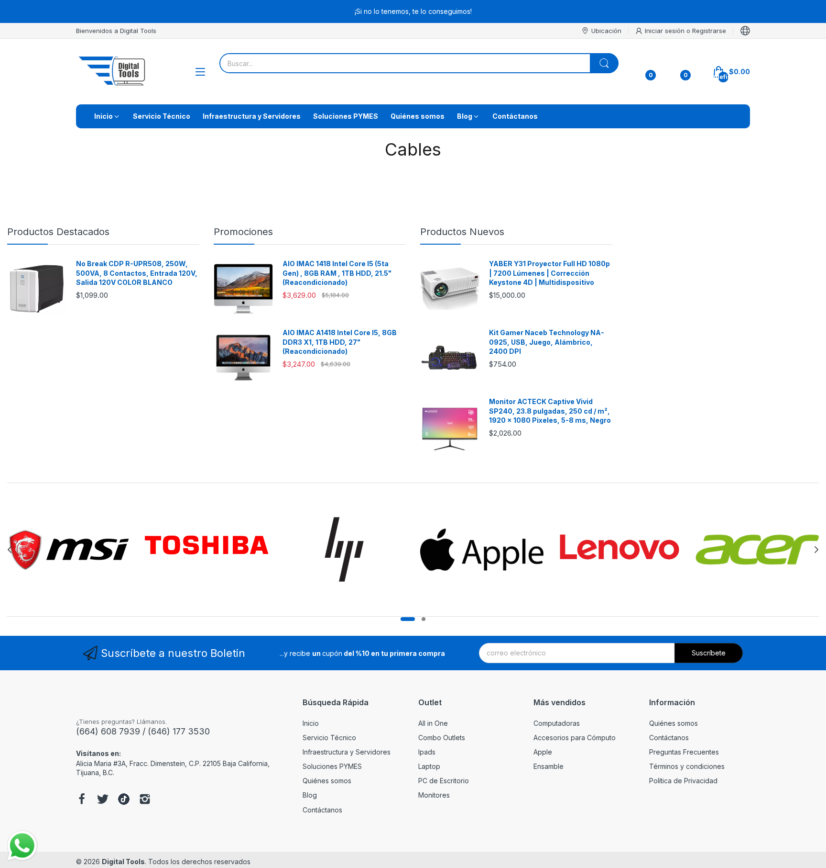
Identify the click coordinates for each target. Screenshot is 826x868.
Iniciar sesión (665, 30)
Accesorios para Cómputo (574, 737)
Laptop (429, 766)
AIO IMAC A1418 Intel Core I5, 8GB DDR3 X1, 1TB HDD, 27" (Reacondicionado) (340, 341)
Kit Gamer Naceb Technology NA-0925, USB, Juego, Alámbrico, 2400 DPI (546, 341)
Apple (542, 752)
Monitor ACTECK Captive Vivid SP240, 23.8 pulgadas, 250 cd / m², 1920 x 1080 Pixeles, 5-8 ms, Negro (550, 410)
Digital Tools (123, 861)
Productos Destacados (58, 231)
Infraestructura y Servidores (347, 752)
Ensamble (548, 766)
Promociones (243, 231)
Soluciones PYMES (332, 766)
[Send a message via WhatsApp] (22, 845)
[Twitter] (103, 800)
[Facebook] (81, 800)
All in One (433, 723)
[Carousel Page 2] (423, 619)
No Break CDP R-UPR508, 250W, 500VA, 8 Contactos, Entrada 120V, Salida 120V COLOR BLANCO (136, 272)
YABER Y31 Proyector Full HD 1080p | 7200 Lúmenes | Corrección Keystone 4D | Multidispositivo (549, 272)
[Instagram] (145, 800)
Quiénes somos (327, 781)
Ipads (426, 752)
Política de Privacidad (683, 781)
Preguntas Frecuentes (684, 752)
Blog (310, 795)
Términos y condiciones (687, 766)
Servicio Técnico (329, 737)
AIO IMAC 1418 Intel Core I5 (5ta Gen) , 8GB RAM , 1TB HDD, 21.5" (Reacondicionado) (337, 272)
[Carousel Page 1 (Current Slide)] (408, 619)
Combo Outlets (441, 737)
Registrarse (709, 30)
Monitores (434, 795)
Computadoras (556, 723)
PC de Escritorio (443, 781)
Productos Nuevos (462, 231)
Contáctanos (322, 810)
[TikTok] (124, 800)
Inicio (311, 723)
